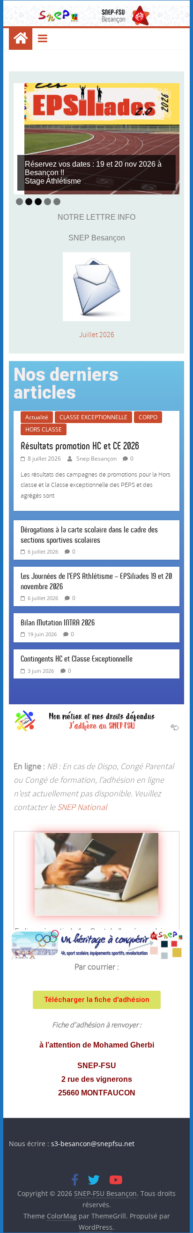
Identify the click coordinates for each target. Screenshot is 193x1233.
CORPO (148, 417)
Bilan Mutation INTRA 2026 (58, 622)
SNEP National (82, 807)
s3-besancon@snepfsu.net (92, 1143)
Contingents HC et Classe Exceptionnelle (77, 659)
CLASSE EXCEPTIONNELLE (93, 417)
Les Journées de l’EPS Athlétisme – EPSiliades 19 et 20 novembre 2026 (96, 581)
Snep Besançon (97, 458)
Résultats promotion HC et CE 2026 (80, 445)
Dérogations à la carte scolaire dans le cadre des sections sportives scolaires (89, 534)
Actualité (36, 417)
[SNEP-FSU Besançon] (20, 39)
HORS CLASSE (43, 429)
